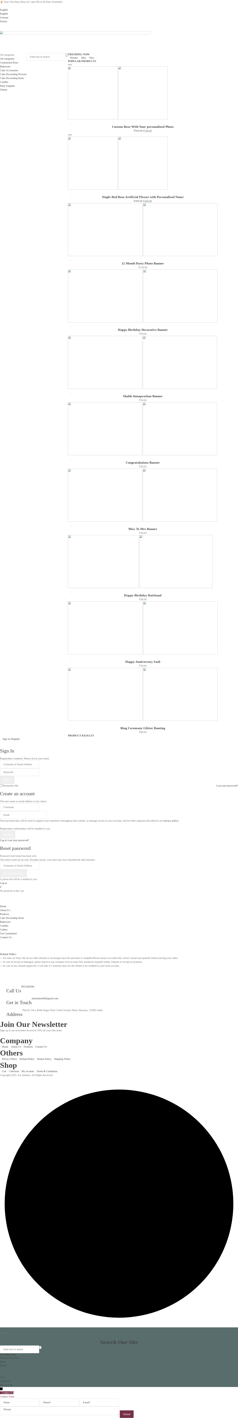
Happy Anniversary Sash (142, 661)
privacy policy (171, 820)
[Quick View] (73, 122)
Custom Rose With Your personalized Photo (143, 126)
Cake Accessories (9, 70)
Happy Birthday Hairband (142, 595)
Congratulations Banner (143, 462)
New (91, 57)
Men (84, 57)
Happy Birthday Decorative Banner (143, 329)
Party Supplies (7, 85)
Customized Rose (9, 62)
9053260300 (27, 986)
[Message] (60, 1414)
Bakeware (5, 66)
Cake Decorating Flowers (13, 74)
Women (74, 57)
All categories (7, 58)
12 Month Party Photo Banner (143, 263)
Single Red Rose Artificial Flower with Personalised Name (142, 197)
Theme (3, 89)
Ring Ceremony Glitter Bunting (142, 728)
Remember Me (10, 785)
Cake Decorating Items (12, 78)
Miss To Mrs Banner (142, 529)
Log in (3, 840)
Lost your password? (227, 785)
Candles (4, 82)
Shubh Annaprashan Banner (143, 396)
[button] (1, 29)
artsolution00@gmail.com (45, 998)
